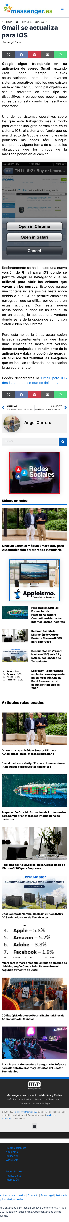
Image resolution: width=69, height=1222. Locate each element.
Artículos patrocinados (19, 1099)
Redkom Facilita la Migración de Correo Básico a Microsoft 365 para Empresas (46, 636)
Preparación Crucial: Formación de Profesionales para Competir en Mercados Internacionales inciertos (48, 614)
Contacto (25, 1103)
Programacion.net (16, 1147)
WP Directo (12, 1159)
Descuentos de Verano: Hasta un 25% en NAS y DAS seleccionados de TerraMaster (46, 656)
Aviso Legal (47, 1195)
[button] (34, 1126)
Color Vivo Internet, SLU (26, 1112)
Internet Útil (12, 1179)
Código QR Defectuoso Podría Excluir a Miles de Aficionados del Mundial (33, 1017)
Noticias (8, 21)
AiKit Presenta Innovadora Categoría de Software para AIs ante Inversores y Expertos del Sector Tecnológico (34, 1068)
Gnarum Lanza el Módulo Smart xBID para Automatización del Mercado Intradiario (29, 752)
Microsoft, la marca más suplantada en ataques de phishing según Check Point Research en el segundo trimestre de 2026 (48, 679)
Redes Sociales (14, 1171)
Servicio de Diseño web (47, 1099)
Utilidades (24, 21)
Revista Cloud (13, 1175)
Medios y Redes (51, 1095)
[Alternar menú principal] (62, 8)
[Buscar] (63, 442)
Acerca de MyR (41, 1103)
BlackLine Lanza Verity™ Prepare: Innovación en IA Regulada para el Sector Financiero (33, 764)
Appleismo (12, 1151)
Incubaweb (12, 1155)
